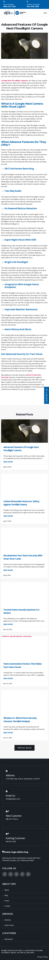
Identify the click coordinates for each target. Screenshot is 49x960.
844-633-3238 (33, 6)
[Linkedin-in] (28, 874)
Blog (6, 895)
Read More (8, 462)
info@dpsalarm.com (13, 799)
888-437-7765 (9, 6)
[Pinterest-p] (22, 874)
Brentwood (9, 939)
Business (8, 920)
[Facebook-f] (4, 874)
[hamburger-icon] (45, 12)
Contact (7, 906)
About (7, 890)
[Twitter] (10, 874)
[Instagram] (16, 874)
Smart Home (9, 925)
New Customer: (14, 815)
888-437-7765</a (12, 819)
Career (7, 901)
